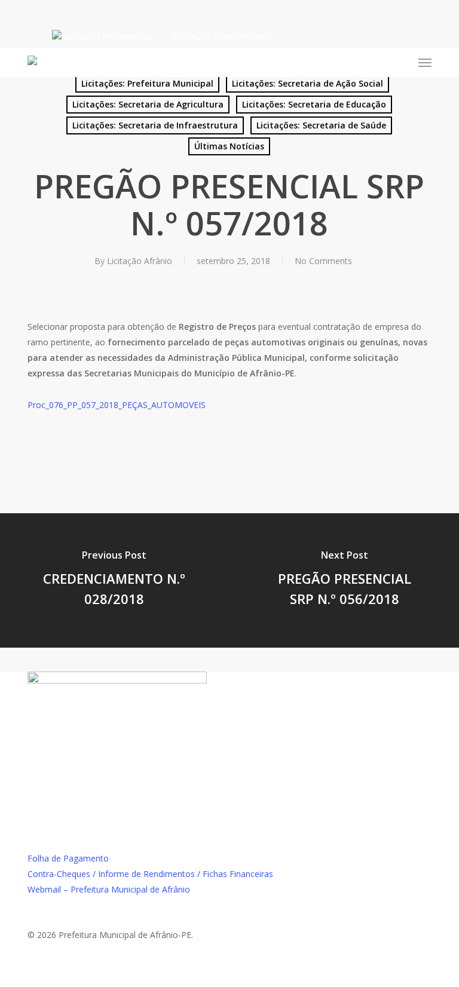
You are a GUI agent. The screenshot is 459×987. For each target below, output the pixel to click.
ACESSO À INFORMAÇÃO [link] (108, 36)
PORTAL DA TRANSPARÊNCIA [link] (222, 36)
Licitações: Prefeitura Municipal (147, 83)
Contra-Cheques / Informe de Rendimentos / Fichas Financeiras (150, 873)
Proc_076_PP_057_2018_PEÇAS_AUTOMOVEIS (116, 404)
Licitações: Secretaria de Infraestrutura (155, 125)
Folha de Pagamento (68, 858)
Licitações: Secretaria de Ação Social (307, 83)
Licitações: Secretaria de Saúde (321, 125)
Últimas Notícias (229, 146)
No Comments (323, 260)
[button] (425, 63)
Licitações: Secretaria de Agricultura (148, 104)
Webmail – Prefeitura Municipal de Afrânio (108, 889)
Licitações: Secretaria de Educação (314, 104)
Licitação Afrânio (139, 260)
